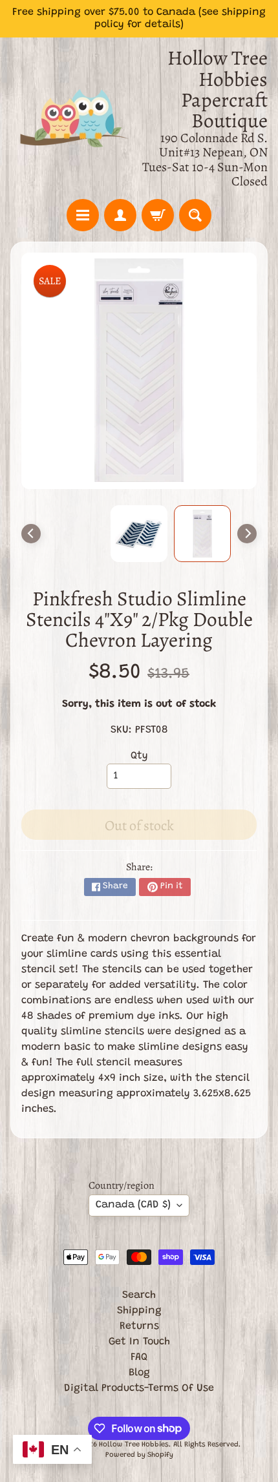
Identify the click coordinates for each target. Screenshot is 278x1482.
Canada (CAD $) (133, 1205)
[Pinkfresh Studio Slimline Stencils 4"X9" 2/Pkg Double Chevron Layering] (202, 533)
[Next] (247, 533)
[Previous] (31, 533)
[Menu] (83, 215)
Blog (139, 1373)
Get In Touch (139, 1342)
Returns (139, 1326)
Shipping (139, 1311)
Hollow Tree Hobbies (134, 1444)
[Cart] (158, 215)
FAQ (139, 1357)
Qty (139, 756)
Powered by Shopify (139, 1455)
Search (139, 1295)
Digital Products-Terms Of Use (139, 1388)
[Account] (120, 215)
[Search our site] (195, 215)
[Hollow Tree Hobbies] (74, 118)
